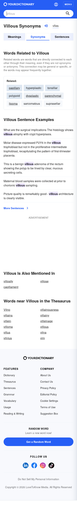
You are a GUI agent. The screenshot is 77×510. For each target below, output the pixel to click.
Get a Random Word (38, 442)
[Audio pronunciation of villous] (46, 25)
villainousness (49, 310)
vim (42, 338)
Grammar (9, 394)
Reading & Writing (14, 413)
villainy (44, 315)
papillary (14, 88)
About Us (45, 375)
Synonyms (38, 37)
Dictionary (9, 375)
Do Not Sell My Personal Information (38, 479)
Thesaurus (10, 381)
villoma (8, 327)
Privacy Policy (48, 388)
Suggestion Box (49, 413)
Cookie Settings (49, 400)
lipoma (13, 103)
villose (44, 281)
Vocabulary (10, 400)
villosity (8, 281)
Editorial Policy (48, 394)
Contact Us (46, 381)
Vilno (7, 310)
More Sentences (14, 208)
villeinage (46, 321)
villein (7, 321)
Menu (68, 4)
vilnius (8, 338)
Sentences (62, 37)
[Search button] (67, 13)
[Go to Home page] (19, 4)
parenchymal (53, 96)
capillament (11, 287)
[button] (56, 4)
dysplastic (32, 96)
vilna (43, 332)
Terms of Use (48, 407)
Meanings (14, 37)
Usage (7, 407)
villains (8, 315)
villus (7, 332)
